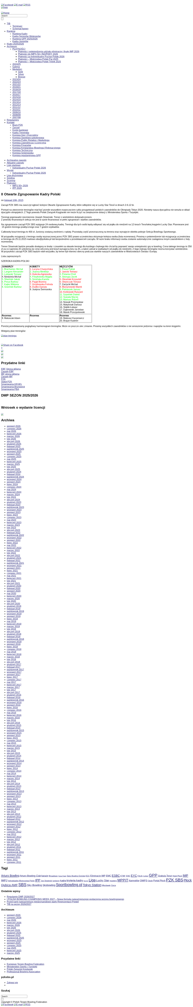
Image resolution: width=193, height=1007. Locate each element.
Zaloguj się (12, 982)
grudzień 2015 (14, 725)
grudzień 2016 (14, 695)
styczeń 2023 (13, 530)
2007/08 (16, 117)
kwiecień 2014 (14, 776)
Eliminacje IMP (97, 876)
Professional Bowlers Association (23, 972)
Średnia (11, 178)
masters (113, 881)
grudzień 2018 (14, 634)
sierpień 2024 (13, 482)
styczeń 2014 (13, 783)
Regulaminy (13, 120)
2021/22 (16, 84)
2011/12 (16, 107)
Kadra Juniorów (20, 41)
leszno (86, 881)
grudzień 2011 (14, 847)
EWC (128, 876)
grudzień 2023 (14, 502)
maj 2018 (11, 652)
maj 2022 (11, 545)
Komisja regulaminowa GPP (26, 155)
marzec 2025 (13, 464)
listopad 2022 (13, 532)
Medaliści (17, 69)
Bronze (21, 77)
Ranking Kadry (19, 34)
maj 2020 (11, 593)
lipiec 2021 (12, 570)
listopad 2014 (13, 758)
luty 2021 (11, 581)
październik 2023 (15, 507)
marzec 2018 (13, 657)
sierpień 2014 (13, 766)
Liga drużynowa (15, 175)
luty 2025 (11, 467)
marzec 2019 (13, 626)
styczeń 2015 (13, 753)
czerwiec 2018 (14, 649)
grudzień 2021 (14, 558)
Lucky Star (102, 880)
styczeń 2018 (13, 662)
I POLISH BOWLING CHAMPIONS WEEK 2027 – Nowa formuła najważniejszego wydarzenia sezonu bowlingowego (65, 899)
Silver (21, 74)
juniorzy (56, 881)
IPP (37, 880)
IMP (185, 875)
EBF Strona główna (11, 369)
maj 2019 (11, 621)
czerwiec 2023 (14, 517)
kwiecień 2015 (14, 745)
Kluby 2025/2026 (15, 44)
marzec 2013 (13, 809)
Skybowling (49, 885)
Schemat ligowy (20, 28)
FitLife (140, 876)
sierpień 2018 (13, 644)
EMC (108, 875)
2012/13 (16, 105)
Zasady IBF (7, 376)
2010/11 (16, 110)
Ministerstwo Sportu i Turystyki (22, 966)
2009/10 (16, 112)
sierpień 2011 (13, 857)
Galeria (16, 66)
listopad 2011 (13, 849)
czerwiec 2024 (14, 487)
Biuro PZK (17, 125)
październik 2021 (15, 563)
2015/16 (16, 97)
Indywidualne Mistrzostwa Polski (21, 881)
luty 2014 (11, 781)
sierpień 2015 (13, 735)
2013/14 (16, 102)
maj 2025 (11, 459)
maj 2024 (11, 489)
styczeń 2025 (13, 469)
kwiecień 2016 (14, 715)
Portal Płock (159, 880)
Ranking (11, 31)
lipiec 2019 (12, 619)
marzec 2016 (13, 718)
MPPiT (122, 880)
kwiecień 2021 (14, 578)
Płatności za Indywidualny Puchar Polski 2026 (41, 56)
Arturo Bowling (10, 875)
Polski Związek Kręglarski (20, 969)
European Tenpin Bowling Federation (25, 964)
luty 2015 (11, 751)
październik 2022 (15, 535)
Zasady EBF (7, 371)
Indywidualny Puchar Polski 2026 (29, 168)
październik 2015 (15, 730)
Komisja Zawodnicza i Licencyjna (29, 143)
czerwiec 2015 (14, 740)
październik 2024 (15, 477)
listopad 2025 (13, 446)
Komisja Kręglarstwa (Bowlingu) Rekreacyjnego (36, 148)
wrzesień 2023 (14, 510)
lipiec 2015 (12, 738)
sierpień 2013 (13, 796)
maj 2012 (11, 834)
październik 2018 (15, 639)
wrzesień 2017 (14, 672)
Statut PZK (6, 381)
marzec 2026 (13, 436)
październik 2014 (15, 761)
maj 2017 (11, 682)
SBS (22, 884)
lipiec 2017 (12, 677)
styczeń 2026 (13, 441)
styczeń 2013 (13, 814)
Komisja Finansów (21, 145)
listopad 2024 (13, 474)
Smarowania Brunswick (13, 387)
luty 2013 (11, 811)
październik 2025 (15, 449)
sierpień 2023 (13, 512)
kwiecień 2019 (14, 624)
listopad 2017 (13, 667)
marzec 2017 (13, 687)
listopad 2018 (13, 636)
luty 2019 (11, 629)
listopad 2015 (13, 728)
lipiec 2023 (12, 515)
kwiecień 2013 (14, 806)
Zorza (113, 885)
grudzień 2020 (14, 586)
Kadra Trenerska (20, 132)
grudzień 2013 (14, 786)
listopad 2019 (13, 609)
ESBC (116, 875)
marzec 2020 (13, 598)
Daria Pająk (62, 876)
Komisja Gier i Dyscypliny (25, 135)
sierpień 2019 (13, 616)
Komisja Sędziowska (22, 153)
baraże (44, 876)
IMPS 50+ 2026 (20, 185)
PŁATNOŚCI (18, 49)
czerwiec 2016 (14, 710)
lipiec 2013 (12, 799)
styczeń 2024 (13, 499)
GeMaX (145, 876)
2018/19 (16, 89)
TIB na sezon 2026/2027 (19, 904)
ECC (88, 876)
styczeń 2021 (13, 583)
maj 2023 (11, 520)
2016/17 (16, 94)
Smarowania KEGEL (11, 384)
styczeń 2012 (13, 844)
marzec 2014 (13, 778)
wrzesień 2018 (14, 641)
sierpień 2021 (13, 568)
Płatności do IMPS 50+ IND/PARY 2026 (38, 54)
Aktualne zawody (15, 163)
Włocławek (106, 885)
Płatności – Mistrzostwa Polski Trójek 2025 (39, 61)
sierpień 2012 (13, 827)
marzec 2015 (13, 748)
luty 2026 (11, 439)
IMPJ (4, 880)
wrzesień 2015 (14, 733)
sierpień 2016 (13, 705)
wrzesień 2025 (14, 451)
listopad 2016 (13, 697)
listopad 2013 (13, 789)
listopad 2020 (13, 588)
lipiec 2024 (12, 484)
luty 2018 (11, 659)
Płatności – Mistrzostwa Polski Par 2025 (38, 59)
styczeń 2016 (13, 723)
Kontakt (10, 122)
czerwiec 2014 (14, 771)
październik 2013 (15, 791)
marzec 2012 (13, 839)
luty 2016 (11, 720)
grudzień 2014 (14, 756)
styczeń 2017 (13, 692)
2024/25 (16, 64)
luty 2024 (11, 497)
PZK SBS (174, 880)
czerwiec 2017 (14, 680)
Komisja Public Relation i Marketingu (30, 140)
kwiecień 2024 (14, 492)
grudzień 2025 (14, 444)
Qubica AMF (9, 885)
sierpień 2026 (13, 426)
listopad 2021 (13, 560)
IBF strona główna (10, 374)
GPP (153, 875)
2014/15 (16, 99)
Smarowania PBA (10, 389)
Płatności (11, 183)
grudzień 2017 (14, 664)
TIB (8, 23)
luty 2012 (11, 842)
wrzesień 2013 (14, 794)
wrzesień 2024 (14, 479)
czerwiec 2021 (14, 573)
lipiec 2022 (12, 543)
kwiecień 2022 (14, 548)
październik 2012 (15, 822)
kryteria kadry (75, 880)
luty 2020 (11, 601)
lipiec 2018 (12, 647)
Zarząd (15, 127)
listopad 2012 (13, 819)
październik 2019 (15, 611)
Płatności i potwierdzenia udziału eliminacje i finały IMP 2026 (48, 51)
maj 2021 (11, 576)
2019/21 (16, 87)
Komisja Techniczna (22, 150)
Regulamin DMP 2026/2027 (21, 896)
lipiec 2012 (12, 829)
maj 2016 (11, 712)
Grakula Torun (165, 876)
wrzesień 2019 (14, 614)
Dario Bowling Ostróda (76, 876)
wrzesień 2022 (14, 538)
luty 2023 (11, 527)
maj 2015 (11, 743)
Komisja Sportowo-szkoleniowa (28, 137)
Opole (150, 881)
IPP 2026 (17, 188)
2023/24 (16, 79)
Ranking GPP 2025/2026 (25, 39)
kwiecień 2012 (14, 837)
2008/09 (16, 115)
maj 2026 (11, 431)
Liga (92, 880)
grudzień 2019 (14, 606)
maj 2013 (11, 804)
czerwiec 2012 (14, 832)
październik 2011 (15, 852)
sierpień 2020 (13, 591)
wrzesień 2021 (14, 565)
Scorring (11, 180)
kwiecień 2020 (14, 596)
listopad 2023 (13, 505)
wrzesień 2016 (14, 702)
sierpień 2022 (13, 540)
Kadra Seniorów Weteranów (26, 36)
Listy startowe (13, 165)
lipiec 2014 (12, 768)
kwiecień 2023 (14, 522)
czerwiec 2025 (14, 456)
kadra (63, 880)
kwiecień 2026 (14, 434)
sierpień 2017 (13, 674)
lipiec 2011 (12, 860)
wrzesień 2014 (14, 763)
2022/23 (16, 82)
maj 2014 (11, 773)
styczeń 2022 (13, 555)
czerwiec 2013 (14, 801)
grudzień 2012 (14, 816)
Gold (20, 72)
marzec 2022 (13, 550)
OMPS (143, 880)
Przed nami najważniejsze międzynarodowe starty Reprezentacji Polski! (43, 902)
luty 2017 (11, 690)
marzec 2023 (13, 525)
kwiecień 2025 (14, 461)
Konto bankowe (20, 130)
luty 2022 (11, 553)
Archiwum (12, 46)
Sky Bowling (34, 885)
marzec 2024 (13, 494)
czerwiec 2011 (14, 862)
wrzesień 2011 (14, 854)
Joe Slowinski (46, 881)
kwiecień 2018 (14, 654)
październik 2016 (15, 700)
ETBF (122, 876)
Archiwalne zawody (16, 160)
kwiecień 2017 (14, 685)
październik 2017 (15, 669)
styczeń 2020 (13, 603)
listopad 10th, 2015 (13, 200)
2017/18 (16, 92)
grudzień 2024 (14, 472)
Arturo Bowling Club (30, 875)
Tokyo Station (92, 885)
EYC (134, 875)
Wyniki (10, 170)
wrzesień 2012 (14, 824)
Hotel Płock (177, 876)
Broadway (53, 876)
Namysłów (134, 880)
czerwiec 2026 (14, 429)
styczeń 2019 (13, 631)
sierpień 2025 (13, 454)
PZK (3, 379)
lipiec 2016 (12, 707)
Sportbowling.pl (69, 885)
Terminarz (17, 26)
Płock (188, 880)
